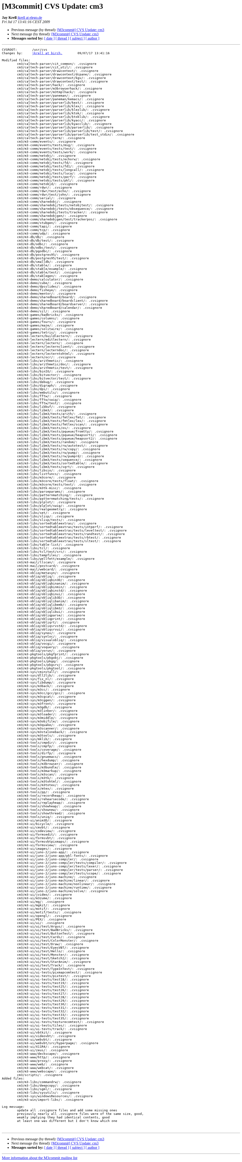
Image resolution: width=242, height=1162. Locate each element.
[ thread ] (62, 38)
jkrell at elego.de (29, 18)
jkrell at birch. (47, 53)
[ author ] (92, 38)
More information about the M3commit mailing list (39, 1158)
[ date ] (49, 38)
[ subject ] (77, 38)
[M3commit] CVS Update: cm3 (80, 30)
